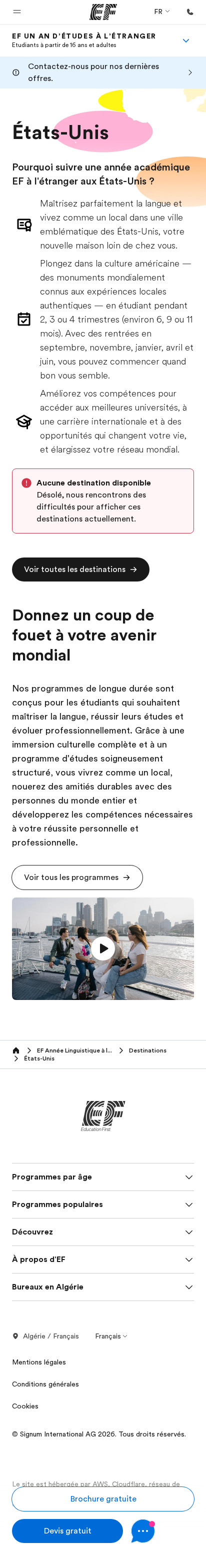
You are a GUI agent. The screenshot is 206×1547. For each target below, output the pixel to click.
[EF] (103, 12)
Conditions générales (45, 1384)
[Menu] (186, 40)
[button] (17, 12)
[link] (84, 40)
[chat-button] (162, 1531)
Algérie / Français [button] (51, 1336)
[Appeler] (190, 12)
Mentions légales (39, 1362)
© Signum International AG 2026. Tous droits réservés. (99, 1434)
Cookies (25, 1406)
